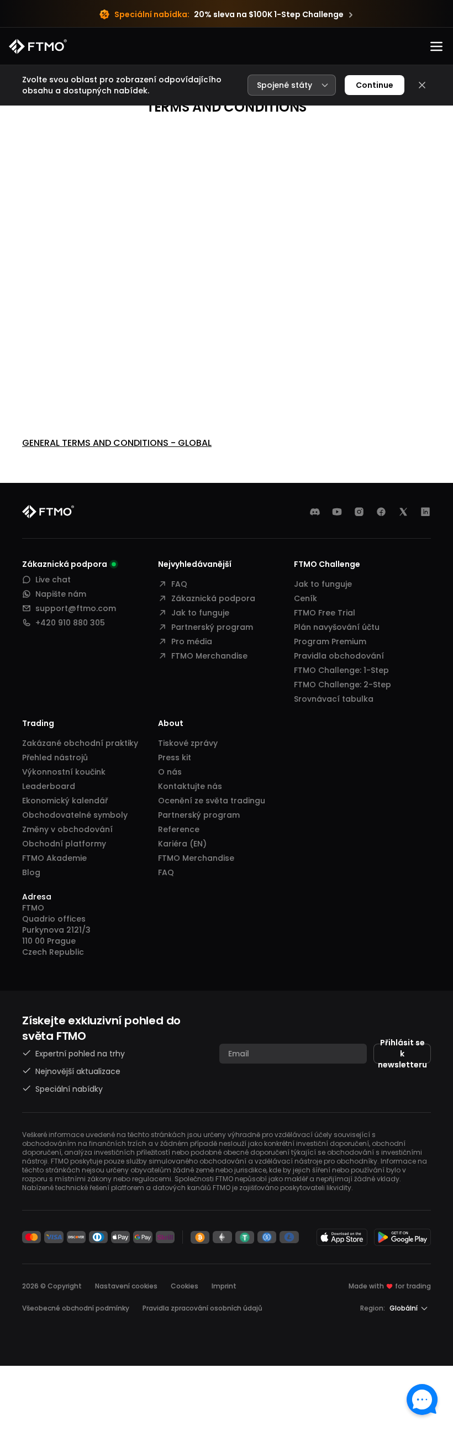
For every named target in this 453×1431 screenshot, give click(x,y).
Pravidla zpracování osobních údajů (202, 1308)
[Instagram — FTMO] (359, 511)
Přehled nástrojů (55, 757)
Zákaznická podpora (213, 598)
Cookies (184, 1286)
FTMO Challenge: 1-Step (341, 670)
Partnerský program (212, 627)
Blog (31, 872)
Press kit (174, 757)
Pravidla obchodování (339, 655)
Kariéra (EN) (182, 843)
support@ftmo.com (75, 608)
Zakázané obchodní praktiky (80, 743)
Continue (374, 85)
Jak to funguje (200, 612)
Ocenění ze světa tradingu (211, 800)
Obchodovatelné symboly (75, 814)
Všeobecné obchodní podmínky (75, 1308)
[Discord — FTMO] (314, 511)
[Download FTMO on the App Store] (342, 1237)
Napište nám (60, 593)
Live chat (53, 579)
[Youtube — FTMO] (337, 511)
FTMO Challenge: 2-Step (342, 684)
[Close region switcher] (422, 85)
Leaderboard (48, 786)
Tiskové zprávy (188, 743)
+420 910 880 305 (70, 622)
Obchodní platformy (64, 843)
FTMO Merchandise (209, 655)
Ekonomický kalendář (65, 800)
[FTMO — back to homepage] (38, 46)
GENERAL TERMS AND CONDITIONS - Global (117, 442)
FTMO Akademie (54, 858)
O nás (170, 771)
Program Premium (330, 641)
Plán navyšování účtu (337, 627)
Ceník (305, 598)
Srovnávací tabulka (333, 698)
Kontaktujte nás (190, 786)
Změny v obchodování (67, 829)
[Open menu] (436, 46)
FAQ (179, 584)
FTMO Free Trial (324, 612)
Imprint (224, 1286)
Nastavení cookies (126, 1286)
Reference (178, 829)
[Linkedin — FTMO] (425, 511)
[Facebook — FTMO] (381, 511)
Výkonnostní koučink (64, 771)
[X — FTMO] (403, 511)
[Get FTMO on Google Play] (402, 1237)
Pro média (191, 641)
